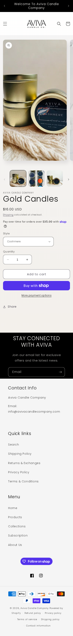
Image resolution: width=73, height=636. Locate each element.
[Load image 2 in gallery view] (36, 178)
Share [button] (12, 307)
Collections (17, 526)
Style (6, 233)
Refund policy (33, 613)
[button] (5, 23)
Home (12, 508)
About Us (15, 545)
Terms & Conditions (23, 481)
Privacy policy (53, 613)
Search (13, 445)
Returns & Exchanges (24, 463)
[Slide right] (68, 179)
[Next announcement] (68, 5)
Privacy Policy (18, 472)
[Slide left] (4, 179)
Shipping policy (50, 619)
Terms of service (27, 619)
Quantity (9, 252)
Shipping (8, 214)
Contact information (38, 625)
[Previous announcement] (4, 5)
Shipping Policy (20, 454)
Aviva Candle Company (34, 608)
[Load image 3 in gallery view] (55, 178)
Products (15, 517)
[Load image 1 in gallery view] (18, 178)
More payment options (36, 295)
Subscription (18, 535)
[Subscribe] (60, 372)
